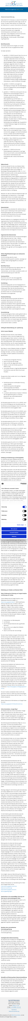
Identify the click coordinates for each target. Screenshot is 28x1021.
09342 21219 (19, 9)
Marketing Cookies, (16, 1015)
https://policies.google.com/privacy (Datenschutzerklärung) (9, 887)
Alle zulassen (14, 528)
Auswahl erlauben (14, 532)
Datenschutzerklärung (14, 1011)
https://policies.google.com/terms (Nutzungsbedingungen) (8, 890)
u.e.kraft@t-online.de (16, 1007)
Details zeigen (20, 524)
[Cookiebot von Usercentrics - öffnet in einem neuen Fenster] (20, 484)
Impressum (14, 1009)
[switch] (24, 511)
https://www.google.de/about (7, 602)
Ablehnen (14, 536)
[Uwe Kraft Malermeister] (14, 3)
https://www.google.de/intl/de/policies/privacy (11, 704)
